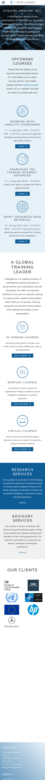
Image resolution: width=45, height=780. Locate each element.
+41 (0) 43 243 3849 (11, 764)
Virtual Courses (30, 84)
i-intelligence (24, 2)
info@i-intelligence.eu (11, 767)
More (21, 502)
